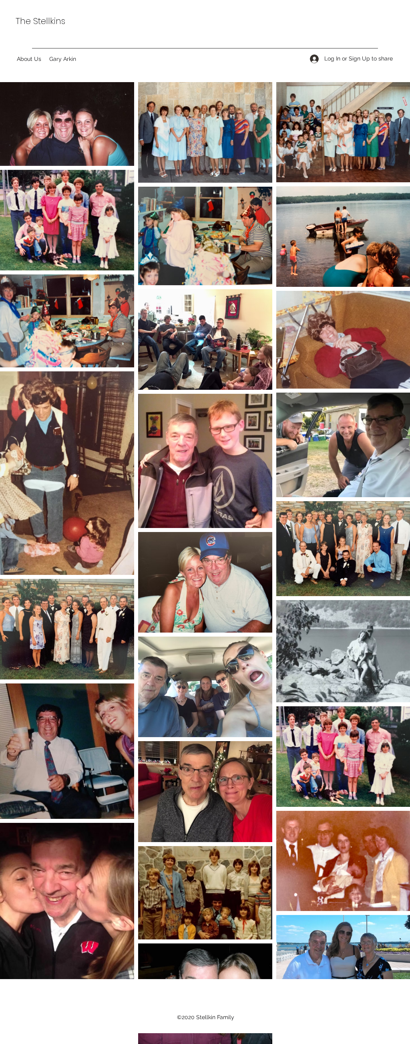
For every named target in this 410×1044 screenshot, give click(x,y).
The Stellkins (40, 21)
